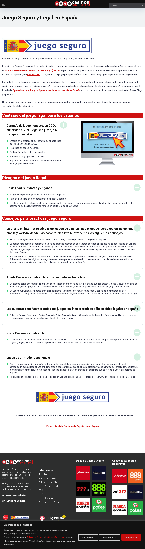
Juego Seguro (25, 475)
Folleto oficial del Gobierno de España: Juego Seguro (72, 426)
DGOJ (41, 490)
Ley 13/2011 (44, 494)
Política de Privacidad (54, 537)
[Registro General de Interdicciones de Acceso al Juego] (42, 520)
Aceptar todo (131, 537)
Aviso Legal (44, 474)
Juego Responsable (47, 498)
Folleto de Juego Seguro (49, 502)
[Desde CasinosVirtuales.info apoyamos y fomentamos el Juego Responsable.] (6, 519)
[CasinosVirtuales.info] (72, 4)
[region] (72, 535)
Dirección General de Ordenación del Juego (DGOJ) (32, 70)
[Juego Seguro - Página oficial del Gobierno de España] (19, 519)
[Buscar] (142, 5)
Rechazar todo (109, 537)
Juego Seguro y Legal (48, 486)
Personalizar (88, 537)
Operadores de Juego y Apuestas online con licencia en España (47, 90)
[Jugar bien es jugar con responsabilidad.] (56, 520)
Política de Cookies (35, 537)
